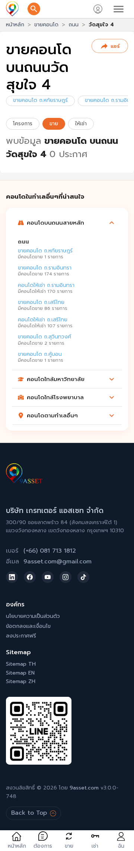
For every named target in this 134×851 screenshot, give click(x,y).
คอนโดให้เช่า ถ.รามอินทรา (46, 285)
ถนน (73, 25)
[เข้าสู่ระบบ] (97, 8)
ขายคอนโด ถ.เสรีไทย (41, 302)
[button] (67, 223)
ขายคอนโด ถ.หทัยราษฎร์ (40, 100)
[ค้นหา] (34, 9)
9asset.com (84, 788)
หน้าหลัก (15, 25)
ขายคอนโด (46, 25)
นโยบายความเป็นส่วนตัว (33, 616)
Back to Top (29, 812)
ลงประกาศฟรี (21, 636)
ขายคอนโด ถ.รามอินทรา (44, 268)
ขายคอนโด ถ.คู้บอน (40, 354)
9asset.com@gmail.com (57, 561)
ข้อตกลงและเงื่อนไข (28, 626)
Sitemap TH (21, 664)
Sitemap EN (20, 673)
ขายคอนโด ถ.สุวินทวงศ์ (44, 337)
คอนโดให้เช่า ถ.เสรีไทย (42, 319)
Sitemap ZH (20, 681)
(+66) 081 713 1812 (49, 550)
